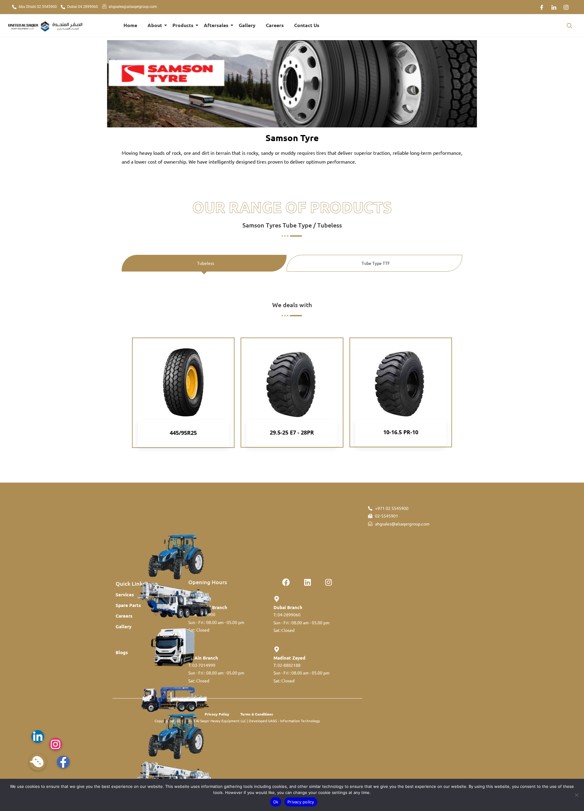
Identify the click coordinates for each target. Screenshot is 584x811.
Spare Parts (128, 605)
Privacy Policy (217, 714)
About (155, 25)
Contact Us (306, 25)
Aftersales (216, 25)
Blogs (122, 652)
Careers (275, 25)
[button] (569, 25)
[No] (576, 795)
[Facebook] (541, 7)
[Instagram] (566, 7)
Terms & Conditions (256, 714)
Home (130, 25)
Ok (276, 801)
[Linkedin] (307, 582)
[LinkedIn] (553, 7)
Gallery (247, 25)
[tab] (204, 263)
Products (182, 25)
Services (125, 594)
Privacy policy (300, 801)
